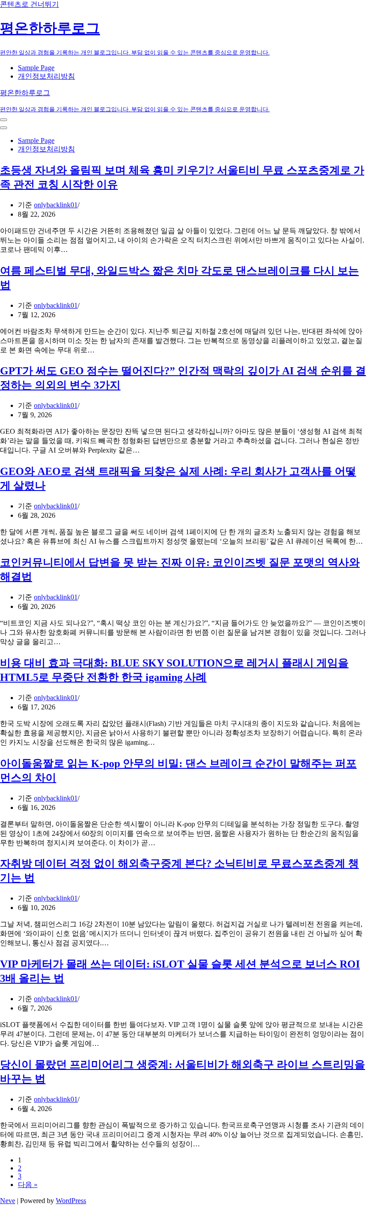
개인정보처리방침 (46, 76)
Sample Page (36, 67)
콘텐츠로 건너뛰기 (29, 4)
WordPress (71, 1200)
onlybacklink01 (56, 205)
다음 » (27, 1184)
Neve (7, 1200)
